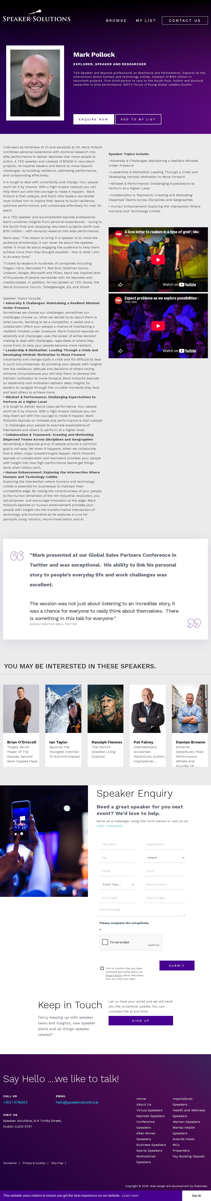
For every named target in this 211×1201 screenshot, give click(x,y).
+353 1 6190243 (15, 1102)
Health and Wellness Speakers (189, 1113)
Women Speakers (186, 1122)
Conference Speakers (145, 1124)
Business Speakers (151, 1145)
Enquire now (94, 119)
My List (146, 20)
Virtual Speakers (149, 1110)
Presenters (182, 1150)
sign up (141, 1020)
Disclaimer (10, 1163)
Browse (116, 20)
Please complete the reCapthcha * (124, 926)
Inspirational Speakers (182, 1101)
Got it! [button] (196, 1195)
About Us (143, 1104)
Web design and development (169, 1186)
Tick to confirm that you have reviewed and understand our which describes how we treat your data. (124, 973)
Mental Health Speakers (184, 1130)
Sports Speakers (149, 1150)
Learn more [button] (130, 1195)
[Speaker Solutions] (36, 15)
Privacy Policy (114, 975)
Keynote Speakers (150, 1116)
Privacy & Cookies (34, 1163)
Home (141, 1099)
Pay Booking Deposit (188, 1156)
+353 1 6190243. (110, 826)
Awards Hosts (184, 1139)
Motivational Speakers (145, 1159)
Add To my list (138, 119)
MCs (176, 1145)
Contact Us (185, 20)
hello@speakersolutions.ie (77, 1102)
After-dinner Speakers (146, 1136)
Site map (57, 1163)
